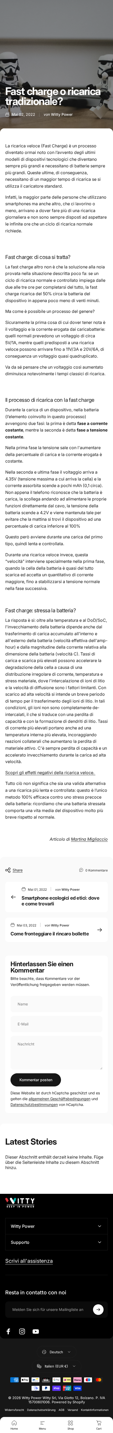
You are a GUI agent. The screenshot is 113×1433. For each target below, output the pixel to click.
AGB (61, 1410)
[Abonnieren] (98, 1309)
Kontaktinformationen (95, 1410)
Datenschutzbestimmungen (34, 1104)
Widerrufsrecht (14, 1410)
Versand (73, 1410)
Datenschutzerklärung (41, 1410)
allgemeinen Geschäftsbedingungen (59, 1098)
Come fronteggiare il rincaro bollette (50, 933)
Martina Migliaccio (89, 839)
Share (18, 870)
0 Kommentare (96, 870)
